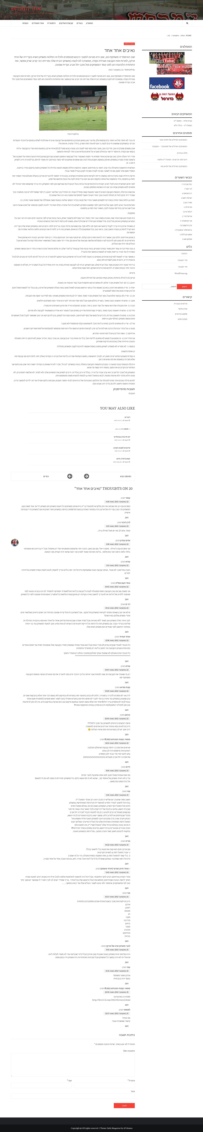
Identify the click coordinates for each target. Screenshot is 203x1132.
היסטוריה (51, 23)
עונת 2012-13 (129, 44)
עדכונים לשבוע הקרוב (121, 448)
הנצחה (25, 23)
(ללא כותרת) (182, 153)
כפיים (46, 476)
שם (69, 1080)
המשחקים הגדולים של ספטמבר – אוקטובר (169, 146)
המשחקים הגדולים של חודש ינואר (173, 140)
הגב (126, 517)
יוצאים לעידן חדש (123, 459)
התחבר (184, 253)
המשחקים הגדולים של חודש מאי (173, 166)
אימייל (131, 1080)
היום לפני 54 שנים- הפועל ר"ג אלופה (172, 159)
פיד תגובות (182, 267)
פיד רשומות (182, 260)
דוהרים (127, 417)
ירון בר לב (125, 420)
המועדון (89, 23)
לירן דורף (128, 70)
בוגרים (80, 23)
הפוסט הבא (125, 476)
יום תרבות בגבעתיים (122, 437)
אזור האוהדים (38, 23)
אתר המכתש (26, 8)
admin (125, 429)
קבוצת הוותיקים (66, 23)
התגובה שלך (129, 1051)
